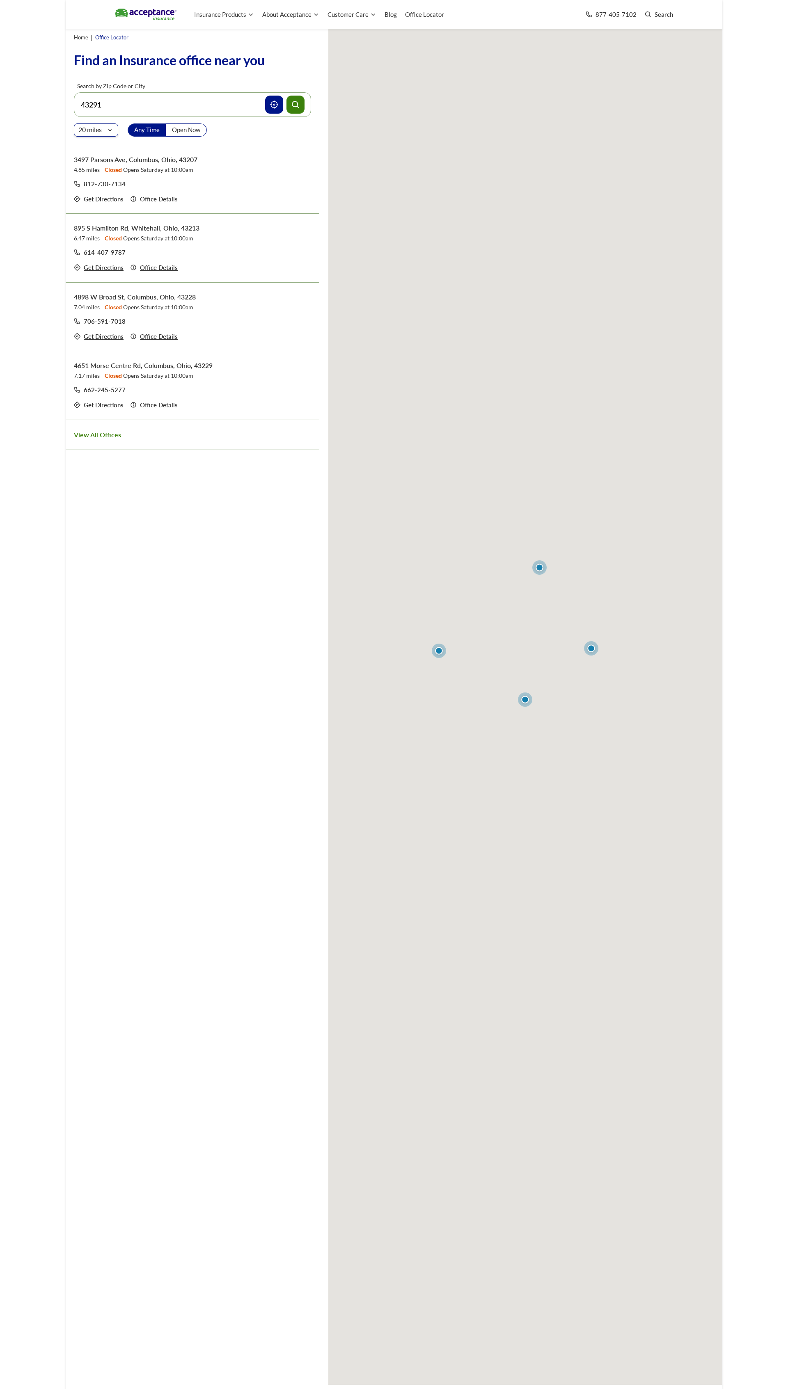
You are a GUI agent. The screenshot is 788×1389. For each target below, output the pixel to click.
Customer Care (348, 14)
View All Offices (97, 435)
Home (81, 37)
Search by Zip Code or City (111, 85)
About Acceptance (287, 14)
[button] (525, 699)
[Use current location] (274, 105)
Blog (391, 14)
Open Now (186, 129)
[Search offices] (295, 105)
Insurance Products (220, 14)
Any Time (147, 129)
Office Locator (424, 14)
